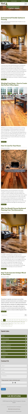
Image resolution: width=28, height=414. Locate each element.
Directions (23, 1)
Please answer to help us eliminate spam (10, 380)
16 (17, 322)
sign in (20, 406)
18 (23, 322)
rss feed (16, 406)
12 (5, 322)
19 (2, 325)
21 (8, 325)
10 (25, 320)
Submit (3, 389)
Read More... (3, 79)
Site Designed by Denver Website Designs (14, 411)
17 (20, 322)
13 (8, 322)
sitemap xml (12, 406)
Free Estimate (4, 1)
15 (14, 322)
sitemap (8, 406)
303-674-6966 (14, 1)
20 (5, 325)
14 (11, 322)
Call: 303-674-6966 (14, 396)
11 (2, 322)
